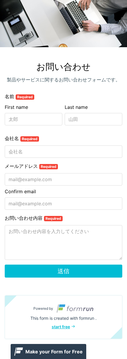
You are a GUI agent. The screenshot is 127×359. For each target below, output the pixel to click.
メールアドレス (30, 166)
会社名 (21, 138)
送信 (63, 271)
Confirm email (20, 191)
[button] (63, 317)
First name (16, 107)
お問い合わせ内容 (33, 218)
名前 (19, 96)
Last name (76, 107)
